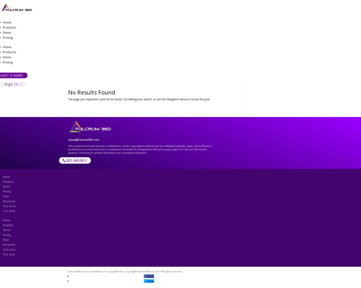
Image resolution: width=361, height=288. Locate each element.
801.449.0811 (77, 160)
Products (9, 27)
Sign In (11, 84)
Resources (9, 201)
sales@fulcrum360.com (83, 139)
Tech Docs (9, 206)
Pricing (8, 38)
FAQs (6, 196)
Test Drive (9, 211)
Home (7, 22)
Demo (7, 32)
